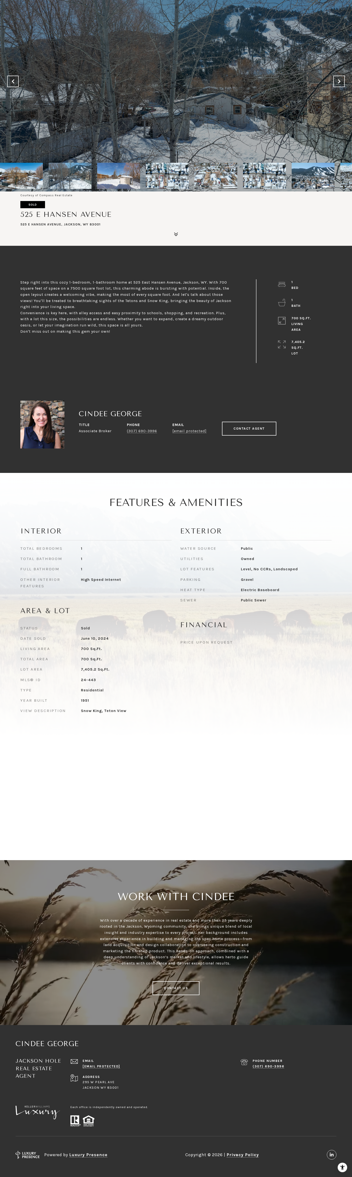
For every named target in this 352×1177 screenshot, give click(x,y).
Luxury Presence (88, 1154)
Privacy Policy (243, 1154)
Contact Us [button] (176, 988)
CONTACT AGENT (249, 428)
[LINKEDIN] (331, 1155)
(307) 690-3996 (142, 431)
